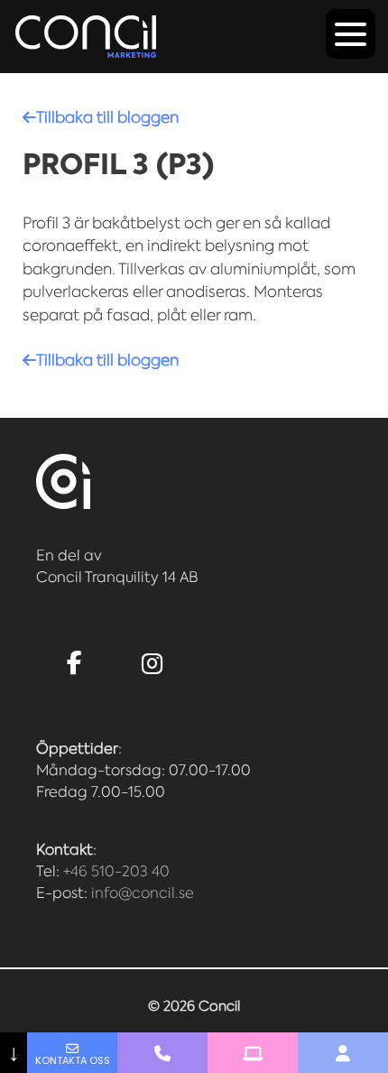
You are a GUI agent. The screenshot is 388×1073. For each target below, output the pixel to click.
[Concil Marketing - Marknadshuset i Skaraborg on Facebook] (75, 662)
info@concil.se (142, 892)
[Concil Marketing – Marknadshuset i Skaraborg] (85, 36)
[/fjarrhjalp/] (253, 1052)
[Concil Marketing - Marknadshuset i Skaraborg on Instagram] (152, 664)
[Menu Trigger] (350, 34)
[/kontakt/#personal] (343, 1052)
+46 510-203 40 (116, 871)
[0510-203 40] (162, 1052)
